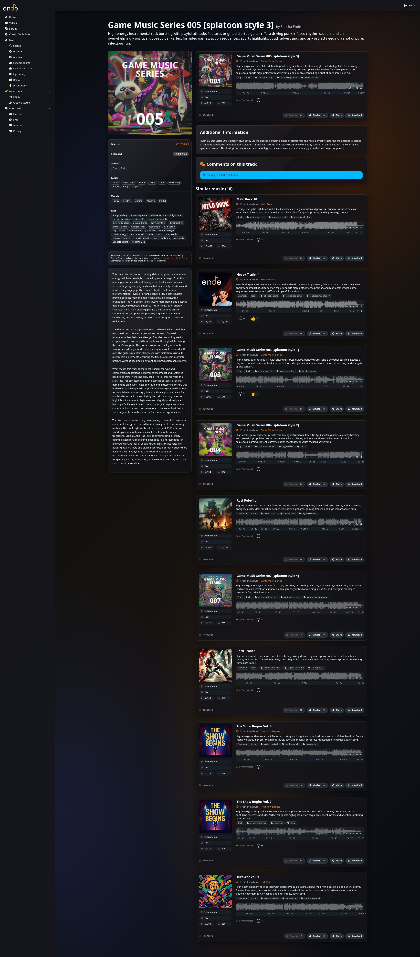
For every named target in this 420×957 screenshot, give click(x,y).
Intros (116, 183)
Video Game (129, 183)
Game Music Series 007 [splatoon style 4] (268, 575)
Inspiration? (20, 85)
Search (17, 46)
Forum (13, 28)
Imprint (17, 125)
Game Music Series (271, 61)
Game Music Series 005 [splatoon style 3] (268, 56)
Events (152, 183)
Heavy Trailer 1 (248, 274)
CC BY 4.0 (181, 144)
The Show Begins (270, 731)
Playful (162, 201)
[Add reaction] (259, 100)
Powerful (151, 201)
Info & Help (15, 108)
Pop (115, 168)
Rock (123, 168)
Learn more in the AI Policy (174, 258)
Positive (127, 201)
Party (125, 186)
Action (142, 183)
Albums (17, 57)
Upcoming (19, 74)
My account (15, 91)
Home (12, 17)
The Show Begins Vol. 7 (254, 801)
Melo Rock (266, 204)
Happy (116, 201)
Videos (13, 23)
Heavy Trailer (268, 279)
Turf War (265, 882)
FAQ (15, 119)
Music (12, 40)
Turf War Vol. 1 (248, 876)
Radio (16, 80)
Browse (17, 51)
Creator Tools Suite (19, 34)
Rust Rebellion (248, 500)
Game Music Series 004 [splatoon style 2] (268, 425)
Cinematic (242, 296)
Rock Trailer (246, 650)
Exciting (138, 201)
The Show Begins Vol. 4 (254, 726)
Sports (116, 186)
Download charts (22, 68)
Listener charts (21, 63)
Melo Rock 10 (247, 199)
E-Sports (136, 186)
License (17, 114)
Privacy (17, 131)
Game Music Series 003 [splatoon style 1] (268, 349)
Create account (21, 102)
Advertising (174, 183)
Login (16, 97)
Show (162, 183)
